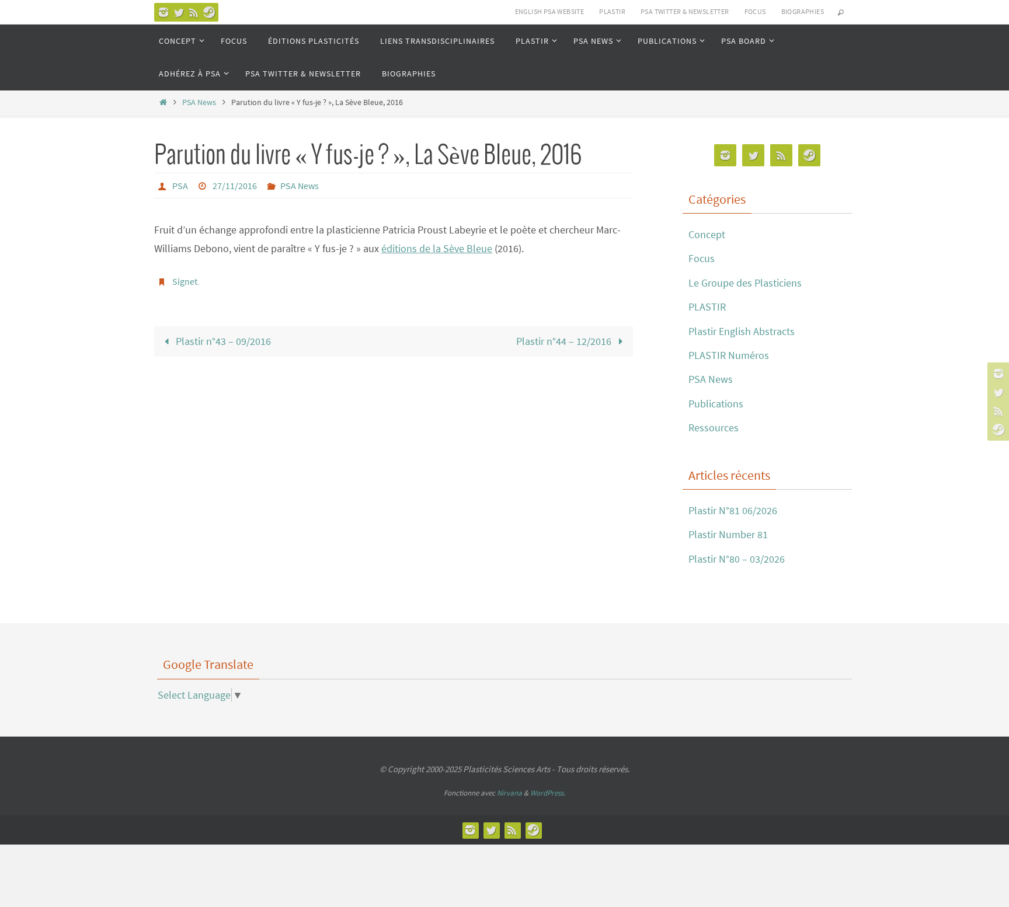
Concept (706, 234)
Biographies (802, 11)
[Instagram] (163, 12)
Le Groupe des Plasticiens (745, 282)
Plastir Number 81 (728, 534)
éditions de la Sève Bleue (436, 248)
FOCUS (755, 11)
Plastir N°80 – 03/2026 (736, 559)
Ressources (713, 427)
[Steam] (209, 12)
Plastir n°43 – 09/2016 (222, 341)
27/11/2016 (235, 185)
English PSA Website (549, 11)
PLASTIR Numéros (728, 355)
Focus (701, 258)
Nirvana (509, 793)
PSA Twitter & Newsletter (685, 11)
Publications (715, 403)
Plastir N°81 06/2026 (732, 510)
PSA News (199, 102)
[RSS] (194, 12)
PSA (180, 185)
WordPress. (547, 793)
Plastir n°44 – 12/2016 (565, 341)
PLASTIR (612, 11)
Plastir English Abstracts (741, 331)
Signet (184, 281)
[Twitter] (178, 12)
